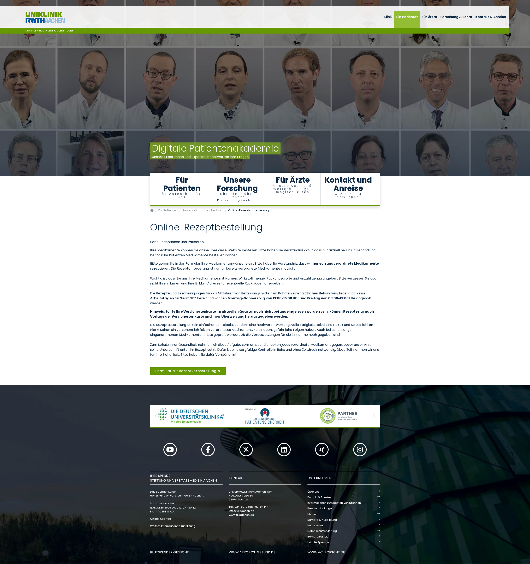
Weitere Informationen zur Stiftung (172, 526)
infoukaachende (241, 511)
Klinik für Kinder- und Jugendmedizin (50, 31)
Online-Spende (160, 519)
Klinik (388, 16)
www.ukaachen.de (241, 515)
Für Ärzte (429, 16)
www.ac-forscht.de (326, 552)
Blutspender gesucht (169, 552)
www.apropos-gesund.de (252, 552)
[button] (156, 416)
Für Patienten (407, 16)
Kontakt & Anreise (490, 16)
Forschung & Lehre (456, 16)
